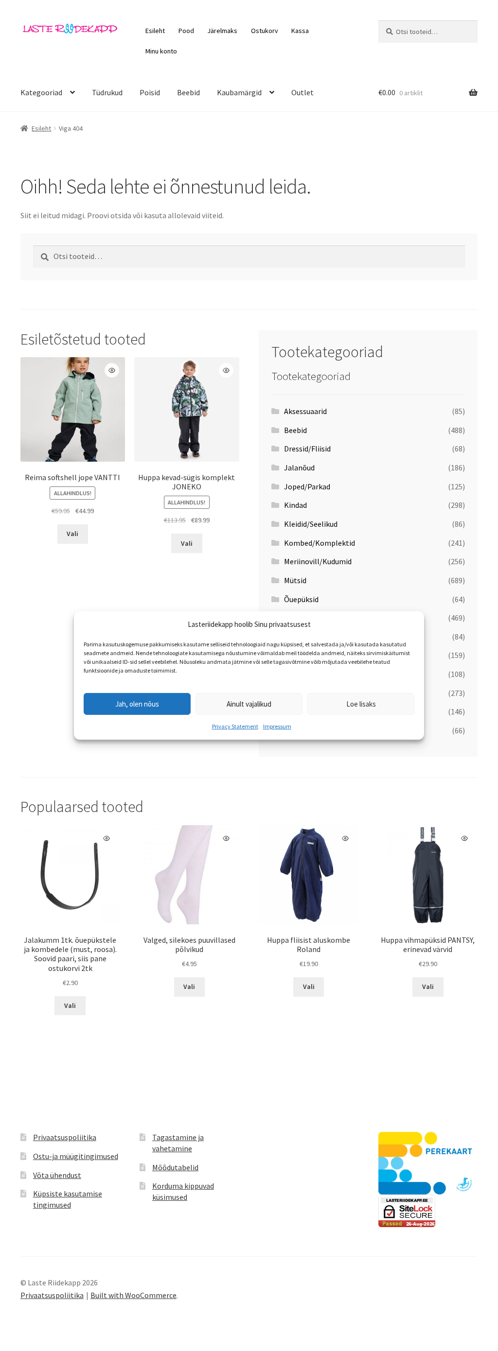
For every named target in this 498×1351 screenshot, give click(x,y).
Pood (186, 30)
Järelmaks (222, 30)
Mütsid (295, 580)
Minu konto (161, 51)
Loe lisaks (361, 704)
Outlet (302, 92)
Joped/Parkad (307, 486)
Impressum (277, 726)
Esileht (155, 30)
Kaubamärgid (239, 92)
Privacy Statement (235, 726)
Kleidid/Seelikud (311, 524)
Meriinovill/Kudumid (318, 561)
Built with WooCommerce (133, 1295)
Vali (72, 533)
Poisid (150, 92)
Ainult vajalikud (249, 704)
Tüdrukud (107, 92)
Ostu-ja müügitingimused (75, 1156)
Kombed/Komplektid (319, 543)
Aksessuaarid (305, 411)
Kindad (295, 505)
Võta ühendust (57, 1175)
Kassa (300, 30)
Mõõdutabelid (175, 1167)
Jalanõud (299, 467)
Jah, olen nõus (137, 704)
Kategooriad (41, 92)
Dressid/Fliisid (307, 448)
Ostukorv (264, 30)
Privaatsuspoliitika (64, 1137)
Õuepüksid (301, 599)
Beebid (188, 92)
